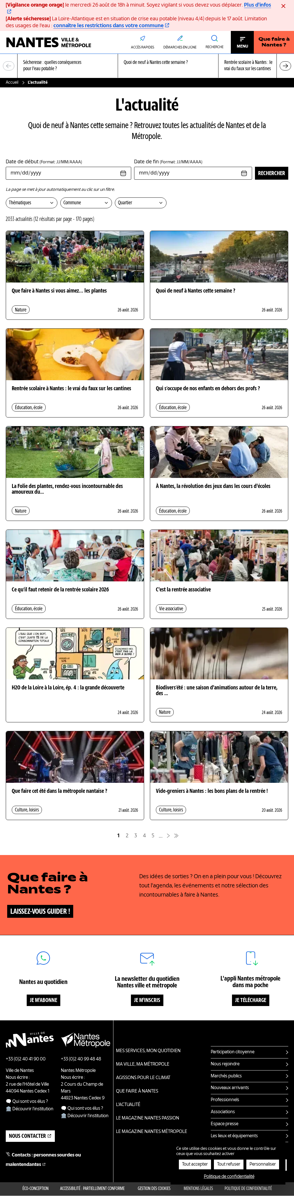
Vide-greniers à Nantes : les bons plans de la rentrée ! (212, 791)
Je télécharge (250, 1000)
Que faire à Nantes (137, 1091)
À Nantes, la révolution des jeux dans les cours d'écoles (213, 486)
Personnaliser (262, 1164)
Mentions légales (198, 1189)
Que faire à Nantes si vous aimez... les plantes (59, 291)
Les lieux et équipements (234, 1136)
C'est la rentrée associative (183, 590)
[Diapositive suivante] (285, 65)
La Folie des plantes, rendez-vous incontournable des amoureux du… (67, 489)
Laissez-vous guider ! (40, 911)
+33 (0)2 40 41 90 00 (26, 1059)
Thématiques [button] (20, 202)
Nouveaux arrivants (230, 1088)
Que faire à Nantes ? (274, 42)
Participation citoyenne (232, 1052)
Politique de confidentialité (248, 1189)
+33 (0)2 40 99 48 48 (81, 1059)
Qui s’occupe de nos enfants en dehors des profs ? (208, 389)
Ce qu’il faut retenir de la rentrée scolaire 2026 (60, 590)
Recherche (214, 47)
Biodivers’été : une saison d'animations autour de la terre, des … (216, 691)
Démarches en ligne (179, 47)
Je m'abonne (43, 1000)
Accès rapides (142, 47)
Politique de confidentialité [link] (229, 1177)
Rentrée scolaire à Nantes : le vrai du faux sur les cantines (71, 389)
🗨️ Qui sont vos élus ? (27, 1101)
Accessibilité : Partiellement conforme (92, 1189)
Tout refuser (228, 1164)
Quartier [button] (125, 202)
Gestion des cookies (154, 1189)
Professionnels (225, 1100)
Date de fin (168, 161)
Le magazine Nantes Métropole (151, 1132)
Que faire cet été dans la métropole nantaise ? (59, 791)
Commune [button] (72, 202)
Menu (242, 46)
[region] (147, 66)
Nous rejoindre (225, 1064)
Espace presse (224, 1124)
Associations (223, 1112)
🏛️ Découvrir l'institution (29, 1109)
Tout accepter (195, 1164)
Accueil (12, 83)
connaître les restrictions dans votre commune (108, 25)
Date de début (44, 161)
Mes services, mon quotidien (148, 1051)
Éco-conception (35, 1189)
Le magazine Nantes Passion (147, 1118)
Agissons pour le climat (143, 1078)
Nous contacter (27, 1136)
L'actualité (128, 1105)
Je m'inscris (147, 1000)
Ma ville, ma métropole (142, 1064)
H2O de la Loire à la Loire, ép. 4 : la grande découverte (68, 688)
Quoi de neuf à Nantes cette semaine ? (195, 291)
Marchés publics (226, 1076)
